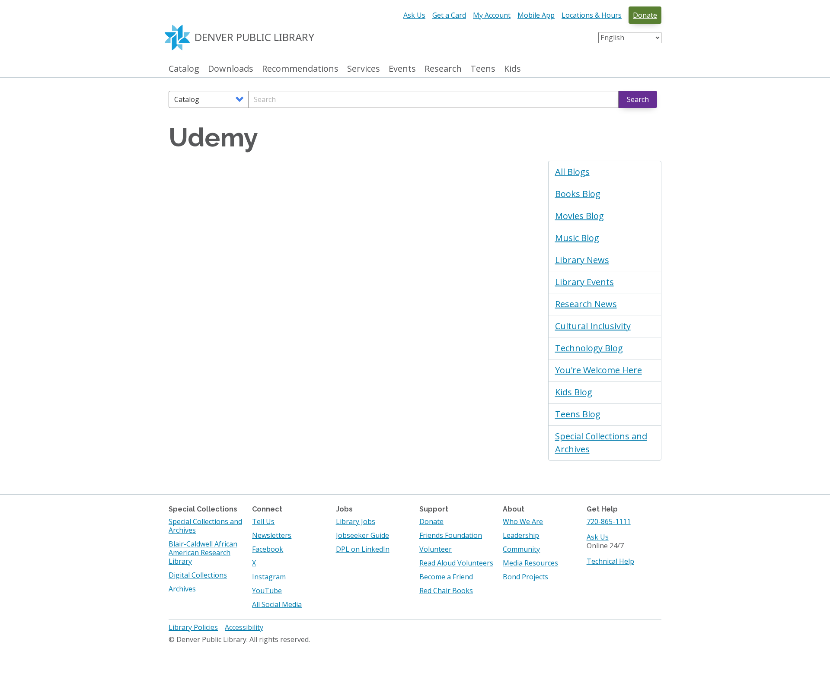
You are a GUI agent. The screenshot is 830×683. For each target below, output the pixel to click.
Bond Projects (525, 576)
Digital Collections (198, 575)
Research (443, 69)
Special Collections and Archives (601, 442)
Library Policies (193, 627)
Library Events (584, 282)
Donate (645, 15)
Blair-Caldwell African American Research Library (203, 552)
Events (402, 69)
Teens (482, 69)
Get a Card (449, 15)
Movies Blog (579, 216)
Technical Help (610, 561)
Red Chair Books (446, 590)
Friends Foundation (450, 535)
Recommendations (300, 69)
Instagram (269, 576)
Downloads (230, 69)
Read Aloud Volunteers (456, 563)
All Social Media (277, 604)
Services (363, 69)
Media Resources (530, 563)
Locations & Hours (592, 15)
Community (521, 549)
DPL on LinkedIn (362, 549)
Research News (586, 304)
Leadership (521, 535)
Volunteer (435, 549)
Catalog (184, 69)
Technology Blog (589, 348)
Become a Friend (446, 576)
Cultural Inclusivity (593, 326)
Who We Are (523, 521)
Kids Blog (573, 392)
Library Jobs (355, 521)
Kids (512, 69)
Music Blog (577, 238)
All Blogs (572, 172)
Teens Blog (577, 414)
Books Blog (577, 194)
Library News (582, 260)
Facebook (267, 549)
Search (638, 99)
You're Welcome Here (598, 370)
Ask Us (414, 15)
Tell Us (263, 521)
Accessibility (244, 627)
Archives (182, 589)
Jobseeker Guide (362, 535)
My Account (492, 15)
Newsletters (271, 535)
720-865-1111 (609, 521)
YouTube (267, 590)
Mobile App (536, 15)
